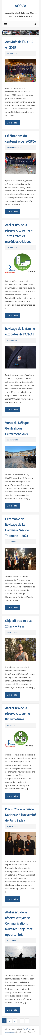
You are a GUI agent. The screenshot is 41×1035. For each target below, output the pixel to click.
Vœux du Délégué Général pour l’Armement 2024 (17, 428)
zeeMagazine (10, 1032)
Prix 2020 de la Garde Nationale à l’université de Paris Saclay (20, 815)
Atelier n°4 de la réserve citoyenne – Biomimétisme (19, 714)
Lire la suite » (12, 123)
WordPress (27, 1029)
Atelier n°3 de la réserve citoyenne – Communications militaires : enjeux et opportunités (19, 923)
